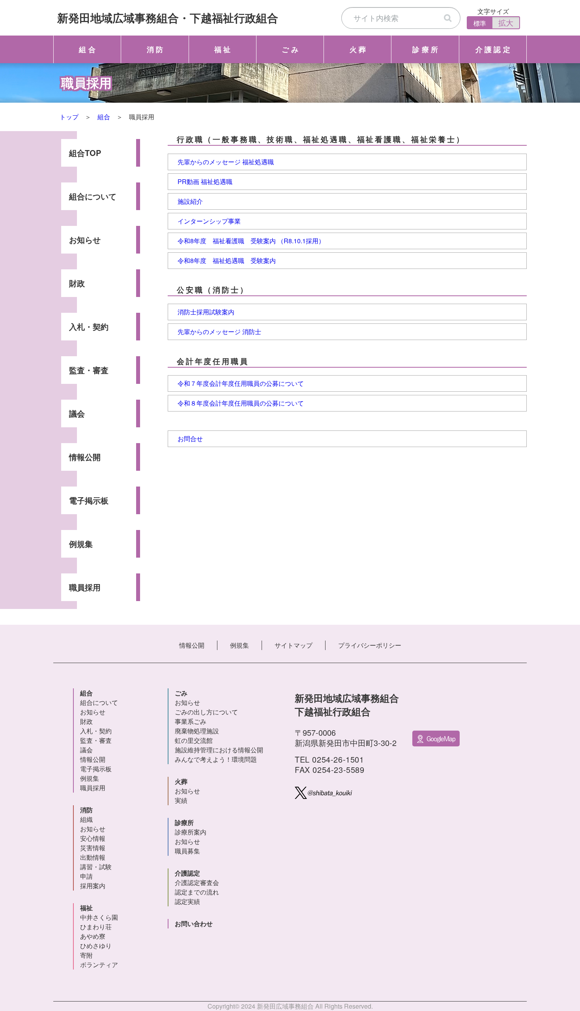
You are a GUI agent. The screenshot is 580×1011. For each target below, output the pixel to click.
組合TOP (85, 152)
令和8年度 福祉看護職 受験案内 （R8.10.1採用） (251, 240)
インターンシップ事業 (209, 221)
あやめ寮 (92, 936)
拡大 (505, 22)
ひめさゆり (96, 945)
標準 (479, 23)
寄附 (86, 955)
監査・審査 (89, 370)
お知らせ (85, 239)
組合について (92, 196)
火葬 (181, 781)
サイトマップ (293, 645)
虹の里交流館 (194, 740)
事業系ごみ (190, 721)
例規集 (81, 543)
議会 (77, 413)
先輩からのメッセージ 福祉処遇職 (226, 161)
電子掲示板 (89, 500)
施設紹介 (190, 201)
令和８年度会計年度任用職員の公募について (241, 403)
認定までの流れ (197, 891)
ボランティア (99, 964)
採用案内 (92, 885)
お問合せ (190, 438)
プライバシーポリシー (369, 645)
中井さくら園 (99, 917)
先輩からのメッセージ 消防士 (219, 331)
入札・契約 (89, 326)
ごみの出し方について (206, 711)
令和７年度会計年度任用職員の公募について (241, 383)
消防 (86, 809)
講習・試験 (96, 866)
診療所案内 (190, 831)
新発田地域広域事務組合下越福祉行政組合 (167, 17)
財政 (77, 283)
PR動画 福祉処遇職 (205, 181)
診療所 (184, 822)
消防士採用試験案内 (206, 311)
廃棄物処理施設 (197, 730)
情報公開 (85, 456)
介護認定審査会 (197, 882)
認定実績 (187, 901)
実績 (181, 800)
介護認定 (187, 873)
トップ (69, 116)
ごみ (181, 692)
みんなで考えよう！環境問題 (216, 759)
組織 (86, 819)
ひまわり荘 (96, 926)
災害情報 (92, 847)
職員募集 (187, 850)
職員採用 (85, 587)
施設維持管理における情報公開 (219, 749)
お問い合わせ (194, 923)
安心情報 (92, 838)
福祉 (86, 907)
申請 (86, 876)
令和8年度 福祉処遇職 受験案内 (227, 260)
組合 (103, 116)
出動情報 (92, 857)
